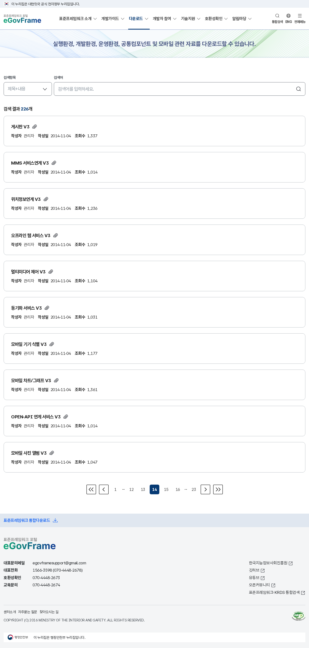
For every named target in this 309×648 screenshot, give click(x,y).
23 (193, 489)
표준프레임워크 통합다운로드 (27, 520)
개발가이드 (110, 18)
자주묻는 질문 (27, 611)
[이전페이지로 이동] (104, 489)
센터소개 (10, 611)
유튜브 (254, 577)
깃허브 (254, 570)
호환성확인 (214, 18)
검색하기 (299, 89)
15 (166, 489)
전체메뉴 (299, 21)
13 (143, 489)
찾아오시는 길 (49, 611)
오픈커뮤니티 (259, 585)
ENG (288, 21)
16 (178, 489)
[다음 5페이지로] (217, 489)
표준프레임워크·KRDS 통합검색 (274, 592)
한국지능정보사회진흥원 (268, 563)
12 (131, 489)
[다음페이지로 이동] (205, 489)
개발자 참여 (162, 18)
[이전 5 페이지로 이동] (91, 489)
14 (154, 489)
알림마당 (239, 18)
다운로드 (136, 18)
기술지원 (188, 18)
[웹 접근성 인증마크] (298, 615)
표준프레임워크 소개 (75, 18)
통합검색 (277, 21)
